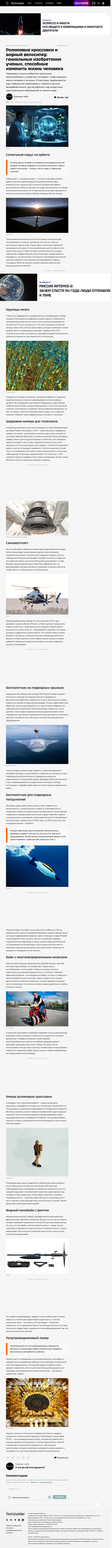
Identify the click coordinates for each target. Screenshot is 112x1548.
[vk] (11, 1520)
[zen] (19, 1520)
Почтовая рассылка (93, 3)
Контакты (9, 1533)
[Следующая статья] (55, 1504)
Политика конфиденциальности (14, 1529)
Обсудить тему (62, 97)
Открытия (26, 102)
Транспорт (39, 102)
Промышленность (22, 45)
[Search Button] (98, 3)
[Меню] (7, 3)
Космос (12, 102)
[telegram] (15, 1520)
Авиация (32, 102)
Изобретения (18, 102)
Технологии (10, 45)
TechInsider (17, 3)
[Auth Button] (103, 3)
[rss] (7, 1520)
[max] (23, 1520)
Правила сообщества (13, 1526)
